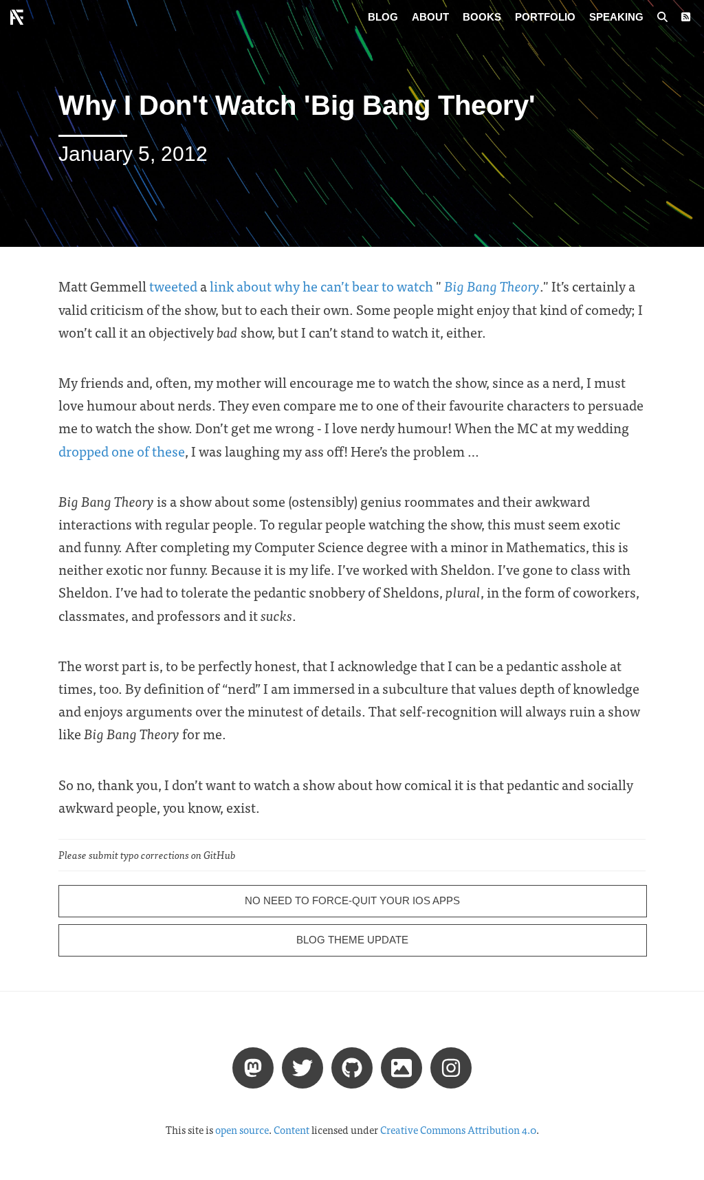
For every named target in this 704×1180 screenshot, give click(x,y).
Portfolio (545, 17)
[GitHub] (352, 1067)
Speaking (616, 17)
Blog (383, 17)
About (430, 17)
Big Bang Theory (492, 285)
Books (482, 17)
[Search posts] (662, 17)
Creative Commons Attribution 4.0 (458, 1130)
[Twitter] (302, 1067)
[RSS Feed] (685, 17)
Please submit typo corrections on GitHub (147, 855)
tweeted (173, 285)
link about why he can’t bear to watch (321, 285)
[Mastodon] (253, 1067)
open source (242, 1130)
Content (291, 1130)
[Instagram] (451, 1067)
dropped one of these (121, 450)
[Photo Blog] (401, 1067)
